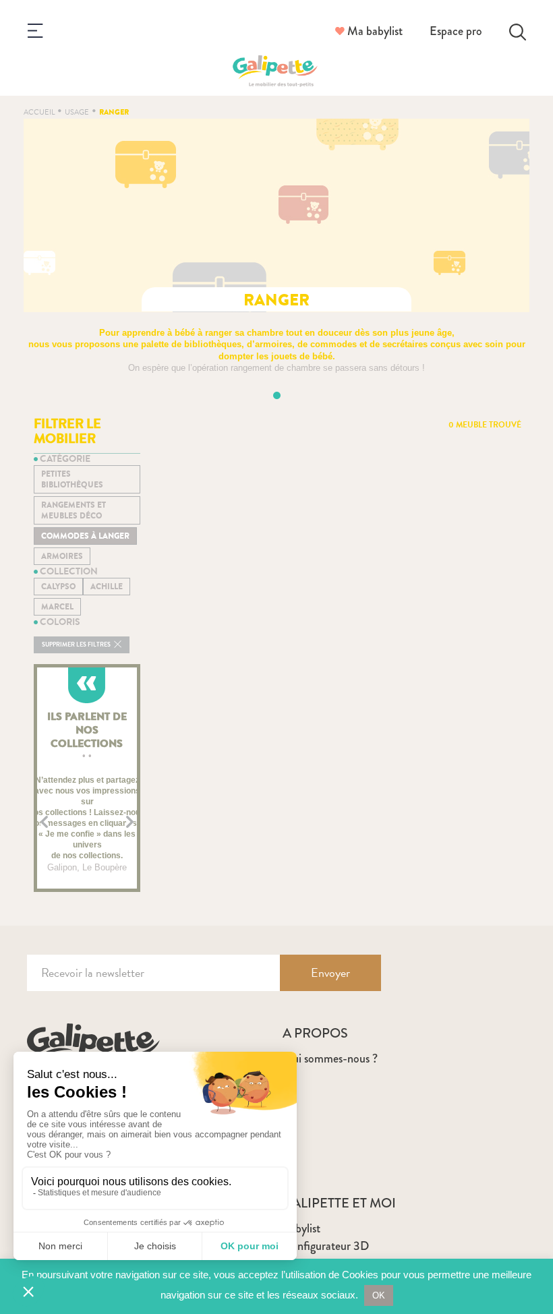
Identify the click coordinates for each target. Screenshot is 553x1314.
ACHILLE (106, 586)
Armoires (62, 556)
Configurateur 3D (326, 1246)
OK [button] (378, 1295)
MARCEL (57, 607)
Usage (77, 112)
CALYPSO (58, 586)
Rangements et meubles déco (73, 510)
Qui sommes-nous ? (330, 1058)
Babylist (301, 1228)
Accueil (39, 112)
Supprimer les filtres (77, 644)
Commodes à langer (85, 536)
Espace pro (456, 31)
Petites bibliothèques (72, 479)
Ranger (114, 112)
